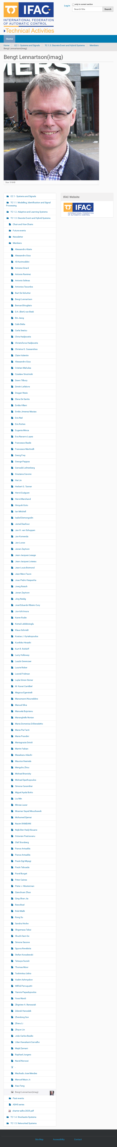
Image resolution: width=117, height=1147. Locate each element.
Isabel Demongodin (24, 517)
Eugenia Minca (22, 430)
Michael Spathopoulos (25, 780)
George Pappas (22, 461)
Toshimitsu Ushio (23, 973)
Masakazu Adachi (23, 755)
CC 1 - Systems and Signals (27, 45)
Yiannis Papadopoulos (25, 992)
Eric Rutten (20, 424)
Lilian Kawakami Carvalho (27, 1042)
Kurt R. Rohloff (22, 649)
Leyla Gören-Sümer (24, 680)
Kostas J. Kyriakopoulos (26, 636)
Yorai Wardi (20, 998)
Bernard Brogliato (23, 305)
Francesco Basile (23, 443)
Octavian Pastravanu (25, 836)
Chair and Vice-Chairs (22, 224)
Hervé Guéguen (22, 493)
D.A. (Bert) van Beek (24, 311)
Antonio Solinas (22, 280)
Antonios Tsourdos (24, 286)
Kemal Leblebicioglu (24, 624)
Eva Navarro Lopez (24, 436)
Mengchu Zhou (22, 767)
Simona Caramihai (23, 786)
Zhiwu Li (19, 1023)
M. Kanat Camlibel (23, 686)
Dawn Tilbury (21, 380)
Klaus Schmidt (22, 630)
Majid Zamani (21, 1048)
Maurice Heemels (23, 761)
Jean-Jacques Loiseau (25, 561)
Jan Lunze (20, 542)
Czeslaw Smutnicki (24, 374)
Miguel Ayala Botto (24, 792)
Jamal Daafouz (22, 524)
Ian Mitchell (20, 511)
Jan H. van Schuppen (25, 530)
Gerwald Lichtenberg (25, 468)
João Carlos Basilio (24, 1036)
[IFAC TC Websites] (29, 17)
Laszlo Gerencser (23, 661)
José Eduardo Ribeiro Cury (27, 605)
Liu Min (18, 798)
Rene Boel (19, 905)
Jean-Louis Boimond (25, 567)
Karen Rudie (21, 617)
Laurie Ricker (21, 667)
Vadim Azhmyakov (24, 979)
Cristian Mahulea (23, 368)
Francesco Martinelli (24, 449)
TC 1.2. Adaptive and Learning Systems (29, 212)
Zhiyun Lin (20, 1029)
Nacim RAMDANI (23, 823)
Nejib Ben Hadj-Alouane (26, 830)
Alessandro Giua (23, 255)
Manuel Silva (21, 705)
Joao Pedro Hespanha (25, 580)
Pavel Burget (21, 873)
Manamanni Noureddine (26, 699)
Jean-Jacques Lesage (25, 555)
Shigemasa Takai (23, 930)
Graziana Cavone (23, 474)
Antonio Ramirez (23, 274)
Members (94, 45)
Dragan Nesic (21, 393)
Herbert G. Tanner (23, 486)
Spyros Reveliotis (23, 948)
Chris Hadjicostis (23, 336)
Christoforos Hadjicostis (26, 343)
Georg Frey (20, 455)
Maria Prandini (22, 736)
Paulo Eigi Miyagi (23, 861)
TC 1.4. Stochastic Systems (23, 1117)
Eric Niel (19, 418)
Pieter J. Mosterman (24, 886)
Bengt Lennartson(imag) (26, 1092)
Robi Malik (20, 911)
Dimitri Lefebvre (22, 386)
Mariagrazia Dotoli (23, 742)
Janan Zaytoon (22, 549)
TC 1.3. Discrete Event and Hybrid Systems (65, 45)
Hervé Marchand (23, 499)
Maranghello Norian (24, 717)
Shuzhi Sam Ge (22, 936)
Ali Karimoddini (22, 262)
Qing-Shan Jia (21, 898)
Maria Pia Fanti (22, 730)
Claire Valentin (22, 355)
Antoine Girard (22, 268)
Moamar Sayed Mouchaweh (28, 811)
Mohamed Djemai (23, 817)
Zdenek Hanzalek (23, 1011)
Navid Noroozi (21, 1061)
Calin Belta (20, 324)
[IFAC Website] (78, 209)
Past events (18, 1098)
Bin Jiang (19, 318)
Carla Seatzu (21, 330)
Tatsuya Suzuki (22, 961)
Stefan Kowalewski (24, 954)
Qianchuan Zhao (23, 892)
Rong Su (19, 917)
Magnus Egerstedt (23, 692)
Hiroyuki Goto (21, 505)
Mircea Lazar (21, 805)
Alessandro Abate (23, 249)
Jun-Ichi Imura (22, 611)
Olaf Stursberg (22, 842)
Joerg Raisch (21, 586)
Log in (67, 5)
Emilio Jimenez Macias (25, 411)
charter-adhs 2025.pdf (23, 1111)
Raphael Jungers (23, 1054)
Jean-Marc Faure (23, 574)
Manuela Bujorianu (24, 711)
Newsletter (17, 237)
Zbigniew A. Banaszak (25, 1004)
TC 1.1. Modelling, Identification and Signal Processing (28, 204)
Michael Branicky (23, 773)
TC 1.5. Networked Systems (23, 1123)
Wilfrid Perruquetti (23, 986)
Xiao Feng (20, 1086)
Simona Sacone (22, 942)
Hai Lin (18, 480)
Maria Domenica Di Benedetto (29, 723)
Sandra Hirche (21, 923)
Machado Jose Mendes (26, 1073)
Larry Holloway (22, 655)
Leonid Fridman (22, 674)
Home (9, 38)
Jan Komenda (21, 536)
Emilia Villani (21, 405)
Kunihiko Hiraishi (23, 642)
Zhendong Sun (22, 1017)
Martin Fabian (21, 748)
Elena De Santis (22, 399)
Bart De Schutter (23, 293)
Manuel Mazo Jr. (23, 1079)
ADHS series (18, 1104)
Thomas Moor (21, 967)
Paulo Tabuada (22, 867)
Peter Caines (21, 880)
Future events (19, 230)
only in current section (84, 4)
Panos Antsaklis (22, 848)
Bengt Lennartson (23, 299)
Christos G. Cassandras (26, 349)
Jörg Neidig (20, 599)
